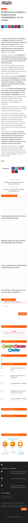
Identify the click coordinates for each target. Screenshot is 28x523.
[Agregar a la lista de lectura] (22, 26)
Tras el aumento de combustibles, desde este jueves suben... (14, 266)
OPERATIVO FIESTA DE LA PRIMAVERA (18, 376)
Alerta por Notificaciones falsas (18, 368)
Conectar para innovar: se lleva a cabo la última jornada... (13, 217)
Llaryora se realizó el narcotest (18, 478)
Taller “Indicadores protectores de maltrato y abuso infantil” (19, 472)
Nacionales (4, 8)
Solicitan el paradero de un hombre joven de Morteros (14, 190)
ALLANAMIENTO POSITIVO (19, 383)
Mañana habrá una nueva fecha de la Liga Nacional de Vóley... (13, 242)
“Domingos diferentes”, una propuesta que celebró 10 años (18, 486)
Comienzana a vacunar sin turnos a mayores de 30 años (14, 183)
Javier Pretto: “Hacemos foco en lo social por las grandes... (13, 291)
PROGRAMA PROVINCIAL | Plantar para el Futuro (18, 391)
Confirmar (22, 313)
